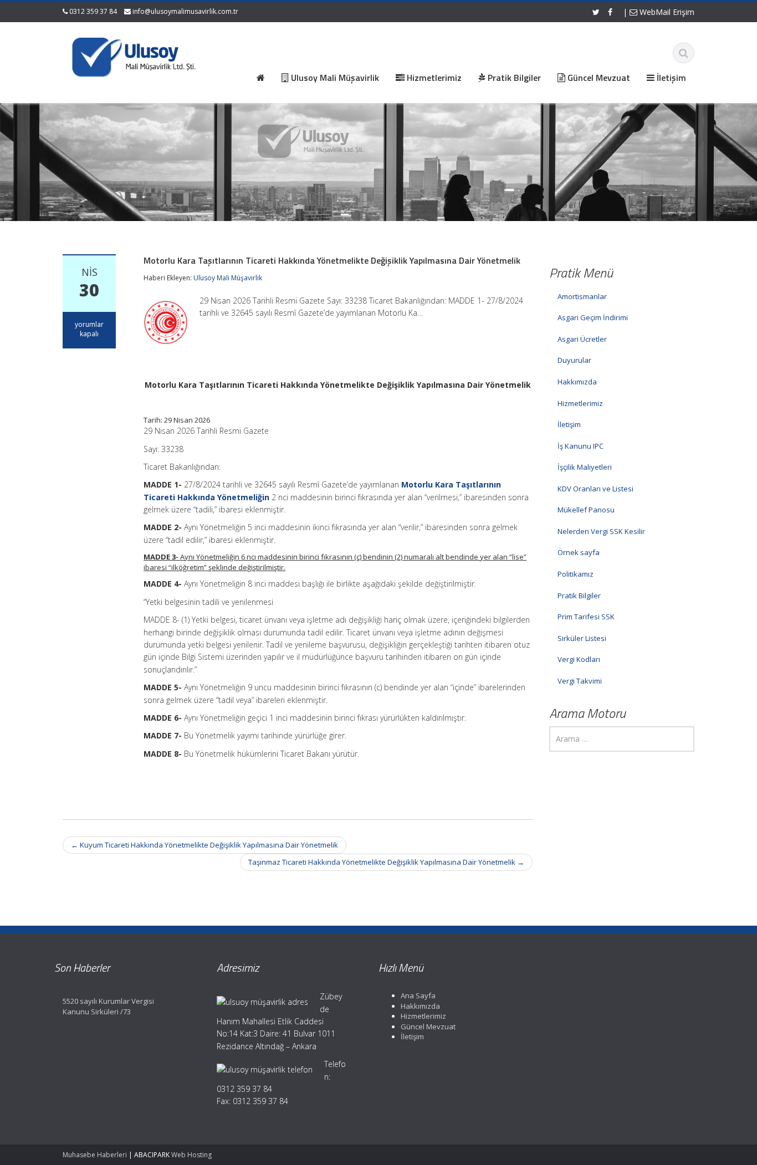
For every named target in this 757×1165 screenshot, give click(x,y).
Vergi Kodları (578, 659)
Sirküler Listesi (581, 638)
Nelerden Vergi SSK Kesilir (601, 531)
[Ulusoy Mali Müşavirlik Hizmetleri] (135, 55)
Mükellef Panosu (586, 510)
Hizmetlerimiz (580, 403)
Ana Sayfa (418, 995)
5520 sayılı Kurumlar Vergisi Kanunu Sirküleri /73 (108, 1006)
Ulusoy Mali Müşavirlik (227, 278)
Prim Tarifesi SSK (586, 617)
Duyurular (574, 360)
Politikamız (575, 574)
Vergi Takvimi (579, 681)
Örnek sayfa (578, 552)
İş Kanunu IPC (580, 446)
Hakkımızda (577, 382)
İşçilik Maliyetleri (584, 467)
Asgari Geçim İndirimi (592, 317)
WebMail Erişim (665, 12)
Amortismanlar (582, 296)
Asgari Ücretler (582, 339)
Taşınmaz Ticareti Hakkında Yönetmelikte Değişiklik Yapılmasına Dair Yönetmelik (386, 862)
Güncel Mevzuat (428, 1026)
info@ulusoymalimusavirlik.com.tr (185, 11)
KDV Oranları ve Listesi (595, 489)
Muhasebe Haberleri (95, 1154)
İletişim (569, 424)
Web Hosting (191, 1154)
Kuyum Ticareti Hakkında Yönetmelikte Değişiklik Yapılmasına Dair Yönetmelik (204, 845)
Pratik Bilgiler (579, 596)
